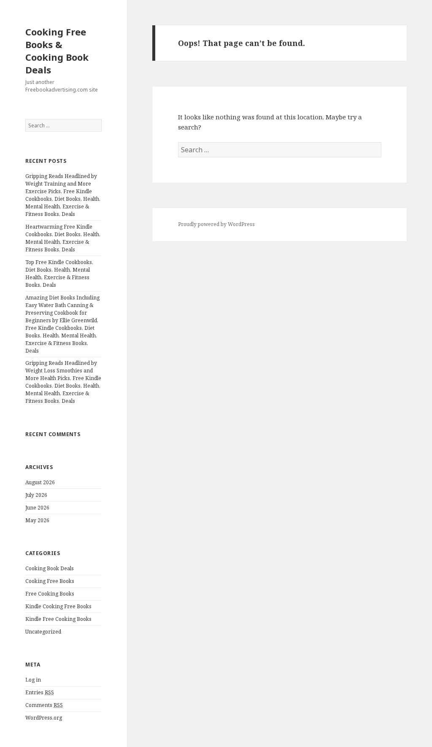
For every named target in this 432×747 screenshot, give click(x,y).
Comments (44, 705)
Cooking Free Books (49, 581)
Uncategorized (43, 631)
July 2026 (36, 495)
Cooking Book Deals (49, 568)
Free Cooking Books (49, 593)
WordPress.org (43, 717)
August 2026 (40, 482)
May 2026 (37, 520)
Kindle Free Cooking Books (58, 619)
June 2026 (37, 507)
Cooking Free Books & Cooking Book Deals (57, 50)
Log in (33, 679)
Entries (39, 692)
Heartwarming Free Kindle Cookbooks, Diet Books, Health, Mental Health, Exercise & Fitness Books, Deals (62, 238)
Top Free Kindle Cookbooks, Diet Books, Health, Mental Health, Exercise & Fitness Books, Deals (59, 274)
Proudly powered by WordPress (216, 224)
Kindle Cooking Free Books (58, 606)
